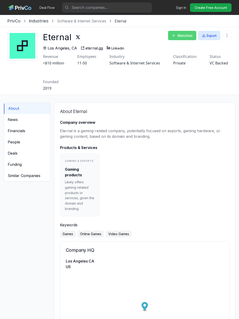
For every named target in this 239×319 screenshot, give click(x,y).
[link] (120, 21)
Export (212, 36)
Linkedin (117, 48)
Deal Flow (47, 8)
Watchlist (185, 36)
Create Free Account (211, 8)
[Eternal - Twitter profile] (78, 37)
